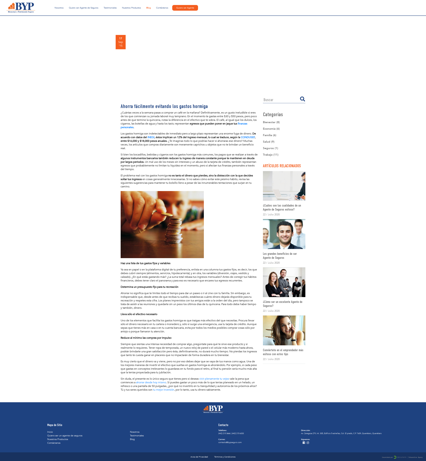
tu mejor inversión (163, 390)
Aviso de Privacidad (199, 457)
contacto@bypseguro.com (230, 442)
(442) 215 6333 (238, 433)
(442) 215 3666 (224, 433)
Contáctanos (162, 7)
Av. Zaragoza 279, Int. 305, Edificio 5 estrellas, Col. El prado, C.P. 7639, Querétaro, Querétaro (341, 433)
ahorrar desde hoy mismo (151, 382)
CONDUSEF (248, 137)
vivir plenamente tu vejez (214, 379)
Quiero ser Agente (185, 7)
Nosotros (59, 7)
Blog (148, 7)
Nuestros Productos (131, 7)
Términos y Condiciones (224, 457)
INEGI (151, 137)
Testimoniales (110, 7)
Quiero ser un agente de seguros (64, 435)
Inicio (50, 432)
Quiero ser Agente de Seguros (83, 7)
